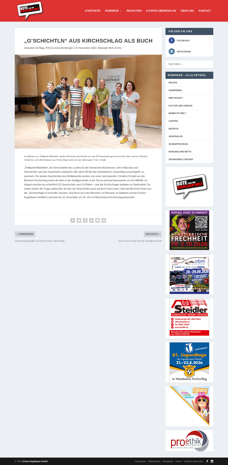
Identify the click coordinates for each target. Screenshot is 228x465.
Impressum (140, 461)
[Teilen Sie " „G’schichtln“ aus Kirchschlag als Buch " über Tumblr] (85, 220)
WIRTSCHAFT (176, 98)
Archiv (118, 48)
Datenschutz (154, 461)
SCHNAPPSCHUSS (178, 144)
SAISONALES (176, 136)
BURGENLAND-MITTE (180, 151)
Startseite (93, 11)
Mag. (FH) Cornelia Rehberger (56, 48)
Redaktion (134, 11)
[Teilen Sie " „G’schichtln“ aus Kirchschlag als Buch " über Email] (97, 220)
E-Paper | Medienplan (161, 11)
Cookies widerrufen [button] (193, 461)
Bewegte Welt (106, 48)
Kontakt (205, 11)
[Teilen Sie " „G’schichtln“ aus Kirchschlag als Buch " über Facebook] (73, 220)
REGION (173, 82)
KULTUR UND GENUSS (180, 105)
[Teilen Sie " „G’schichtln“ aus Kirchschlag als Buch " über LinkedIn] (91, 220)
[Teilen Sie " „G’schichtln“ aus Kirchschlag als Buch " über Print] (104, 220)
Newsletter (168, 461)
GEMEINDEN (175, 90)
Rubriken (112, 11)
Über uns (187, 11)
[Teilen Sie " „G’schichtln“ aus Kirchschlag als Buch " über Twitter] (79, 220)
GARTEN (173, 121)
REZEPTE (174, 128)
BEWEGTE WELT (177, 113)
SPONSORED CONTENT (181, 159)
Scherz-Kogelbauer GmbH (34, 461)
